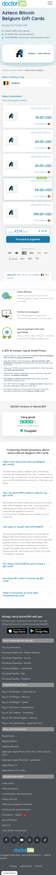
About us (6, 825)
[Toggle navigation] (50, 3)
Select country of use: (13, 77)
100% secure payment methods (17, 804)
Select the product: (12, 96)
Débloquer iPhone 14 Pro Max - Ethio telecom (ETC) (26, 753)
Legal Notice (26, 866)
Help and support (10, 788)
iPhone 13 (9, 765)
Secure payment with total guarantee (30, 330)
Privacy (13, 866)
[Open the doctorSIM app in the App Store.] (17, 631)
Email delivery (24, 291)
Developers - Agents (14, 814)
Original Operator (10, 746)
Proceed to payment (28, 239)
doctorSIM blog (9, 820)
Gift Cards (6, 70)
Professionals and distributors (16, 809)
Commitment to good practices (17, 793)
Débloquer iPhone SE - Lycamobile (21, 760)
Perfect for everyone (28, 312)
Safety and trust (9, 799)
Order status (8, 783)
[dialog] (9, 873)
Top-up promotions (11, 647)
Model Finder (8, 736)
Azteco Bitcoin (17, 70)
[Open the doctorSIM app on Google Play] (39, 631)
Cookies (38, 866)
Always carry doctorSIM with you (22, 616)
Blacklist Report (9, 741)
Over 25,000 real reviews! (14, 830)
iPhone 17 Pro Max (13, 770)
